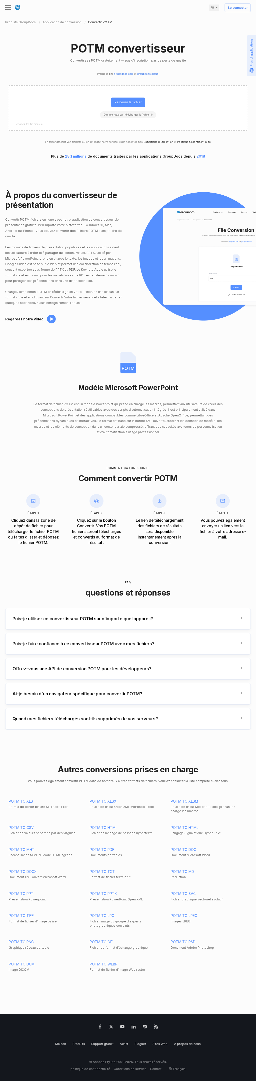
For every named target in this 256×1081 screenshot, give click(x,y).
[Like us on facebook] (100, 1027)
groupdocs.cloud (147, 74)
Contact (156, 1069)
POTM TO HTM (103, 827)
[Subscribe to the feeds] (156, 1027)
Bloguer (140, 1044)
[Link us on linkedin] (134, 1027)
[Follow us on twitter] (111, 1027)
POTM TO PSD (183, 942)
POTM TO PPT (21, 893)
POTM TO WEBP (104, 964)
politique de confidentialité (90, 1069)
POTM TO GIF (101, 942)
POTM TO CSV (21, 827)
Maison (60, 1044)
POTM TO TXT (102, 871)
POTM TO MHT (21, 849)
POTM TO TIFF (21, 915)
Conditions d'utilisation (159, 142)
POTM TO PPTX (103, 893)
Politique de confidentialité (193, 142)
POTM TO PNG (21, 942)
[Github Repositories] (145, 1027)
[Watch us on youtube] (122, 1027)
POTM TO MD (182, 871)
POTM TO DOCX (23, 871)
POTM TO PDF (102, 849)
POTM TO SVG (183, 893)
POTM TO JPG (102, 915)
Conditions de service (130, 1069)
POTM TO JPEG (184, 915)
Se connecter (238, 8)
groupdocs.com (124, 74)
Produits (78, 1044)
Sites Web (160, 1044)
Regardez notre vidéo (24, 319)
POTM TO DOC (183, 849)
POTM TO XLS (21, 801)
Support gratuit (102, 1044)
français (179, 1069)
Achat (124, 1044)
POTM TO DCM (21, 964)
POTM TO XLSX (103, 801)
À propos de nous (187, 1044)
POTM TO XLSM (184, 801)
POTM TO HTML (184, 827)
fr (212, 7)
